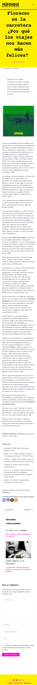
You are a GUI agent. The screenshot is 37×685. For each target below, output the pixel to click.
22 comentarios (11, 567)
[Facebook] (4, 500)
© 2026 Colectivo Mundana (18, 683)
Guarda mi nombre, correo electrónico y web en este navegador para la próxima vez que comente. (18, 648)
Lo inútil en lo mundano (16, 531)
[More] (16, 500)
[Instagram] (8, 500)
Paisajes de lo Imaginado (14, 569)
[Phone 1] (23, 680)
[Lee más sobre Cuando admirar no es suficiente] (18, 549)
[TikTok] (20, 680)
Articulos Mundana (23, 534)
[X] (12, 500)
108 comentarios (11, 534)
